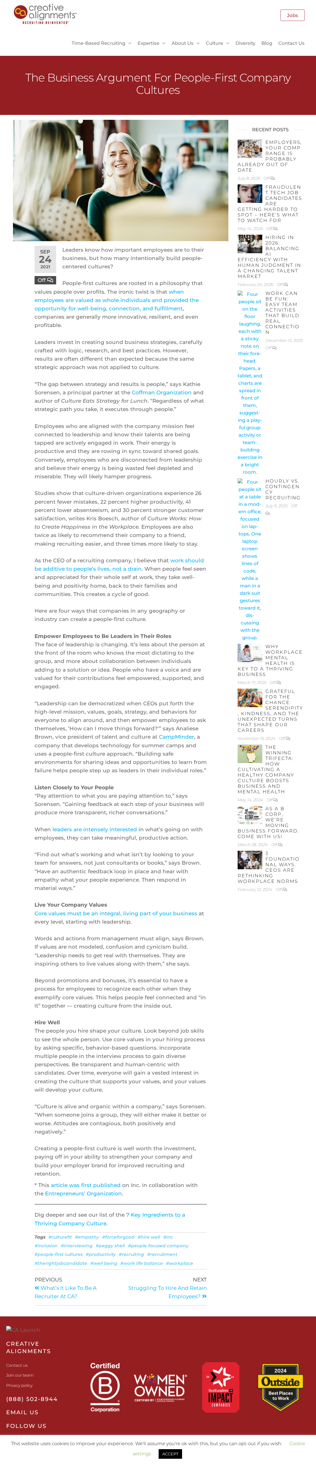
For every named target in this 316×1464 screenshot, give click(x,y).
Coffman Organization (162, 392)
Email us (22, 1412)
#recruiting (131, 1254)
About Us (182, 43)
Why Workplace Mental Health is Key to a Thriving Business (270, 660)
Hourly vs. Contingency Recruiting (283, 489)
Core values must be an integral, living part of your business (116, 913)
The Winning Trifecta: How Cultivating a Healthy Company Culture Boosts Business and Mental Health (266, 769)
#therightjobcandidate (61, 1263)
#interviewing (77, 1245)
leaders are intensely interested (94, 829)
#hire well (149, 1237)
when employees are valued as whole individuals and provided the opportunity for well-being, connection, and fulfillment (117, 300)
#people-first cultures (59, 1254)
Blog (266, 43)
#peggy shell (110, 1245)
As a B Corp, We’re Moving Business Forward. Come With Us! (268, 822)
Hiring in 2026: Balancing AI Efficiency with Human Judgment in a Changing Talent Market (269, 256)
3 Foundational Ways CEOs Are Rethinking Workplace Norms (269, 867)
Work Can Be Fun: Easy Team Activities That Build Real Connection (282, 312)
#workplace (179, 1263)
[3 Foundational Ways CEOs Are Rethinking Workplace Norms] (250, 859)
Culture (214, 43)
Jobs (292, 15)
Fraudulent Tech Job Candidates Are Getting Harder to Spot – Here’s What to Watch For (270, 203)
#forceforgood (118, 1237)
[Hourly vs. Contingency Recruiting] (250, 559)
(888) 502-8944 (32, 1399)
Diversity (245, 43)
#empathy (87, 1237)
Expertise (148, 43)
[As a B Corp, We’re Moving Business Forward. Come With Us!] (250, 815)
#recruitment (162, 1254)
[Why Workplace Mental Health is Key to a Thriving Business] (250, 653)
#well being (103, 1263)
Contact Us (291, 43)
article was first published (86, 1185)
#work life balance (141, 1263)
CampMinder (176, 737)
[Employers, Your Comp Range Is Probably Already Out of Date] (250, 148)
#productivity (101, 1254)
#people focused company (158, 1245)
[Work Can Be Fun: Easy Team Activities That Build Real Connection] (250, 383)
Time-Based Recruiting (98, 43)
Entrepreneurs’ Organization (83, 1193)
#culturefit (60, 1237)
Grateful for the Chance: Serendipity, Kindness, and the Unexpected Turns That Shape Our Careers (270, 710)
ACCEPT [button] (170, 1453)
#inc (168, 1237)
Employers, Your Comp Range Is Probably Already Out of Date (270, 156)
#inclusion (46, 1245)
